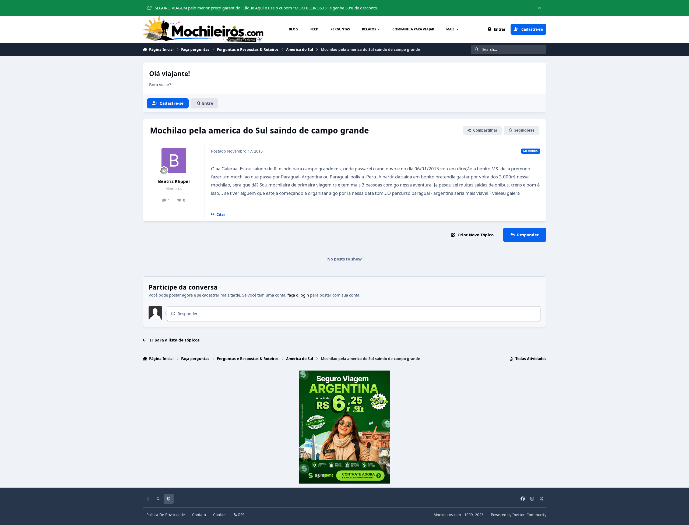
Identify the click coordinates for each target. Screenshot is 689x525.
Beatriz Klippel (174, 181)
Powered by (518, 514)
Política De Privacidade (165, 514)
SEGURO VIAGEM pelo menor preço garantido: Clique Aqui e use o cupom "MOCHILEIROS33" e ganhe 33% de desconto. (266, 7)
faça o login (298, 295)
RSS (240, 514)
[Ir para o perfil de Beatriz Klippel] (173, 160)
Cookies (219, 514)
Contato (199, 514)
